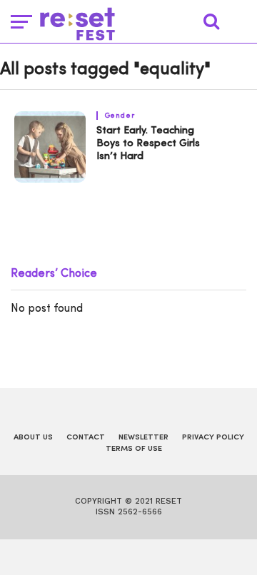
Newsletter (143, 438)
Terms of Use (134, 449)
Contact (85, 438)
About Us (33, 438)
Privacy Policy (213, 438)
